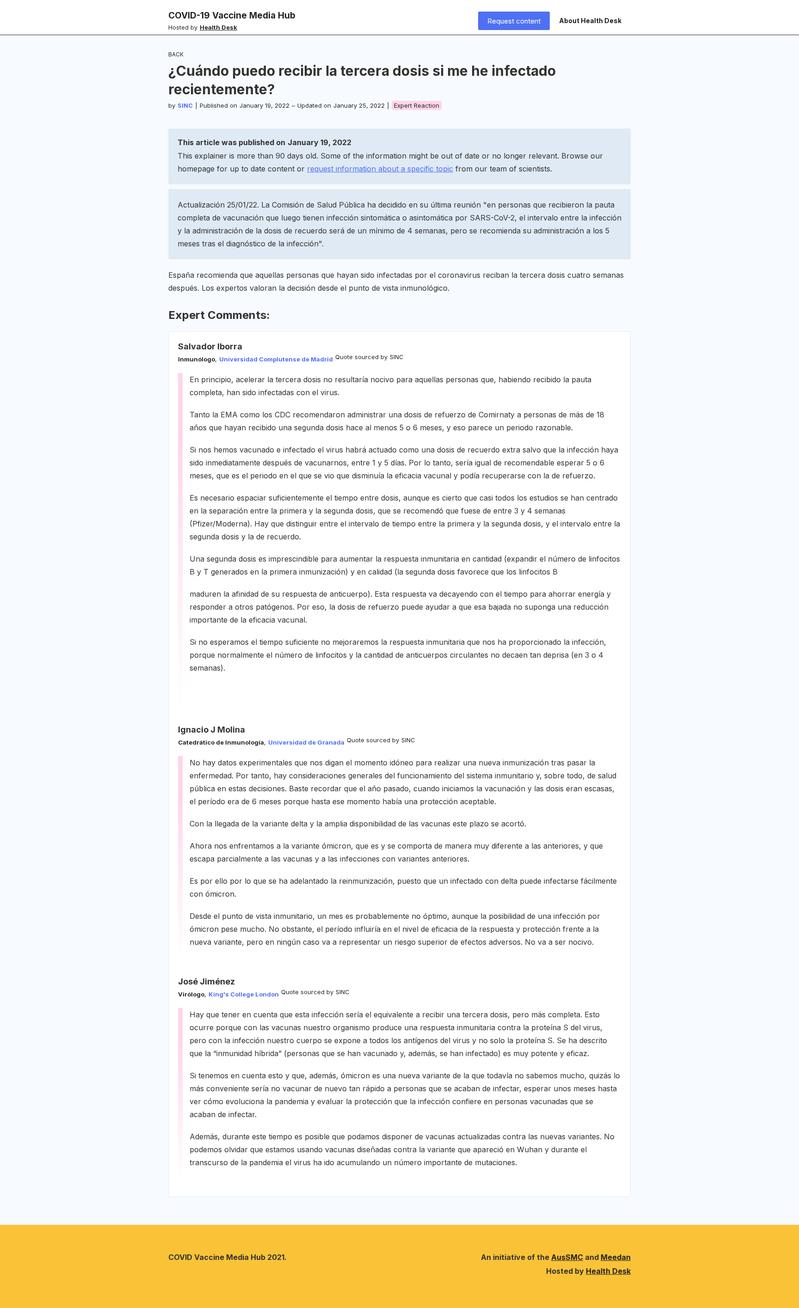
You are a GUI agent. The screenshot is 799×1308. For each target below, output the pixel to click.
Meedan (616, 1257)
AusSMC (567, 1257)
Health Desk (608, 1271)
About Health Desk (590, 20)
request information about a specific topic (380, 168)
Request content (514, 21)
